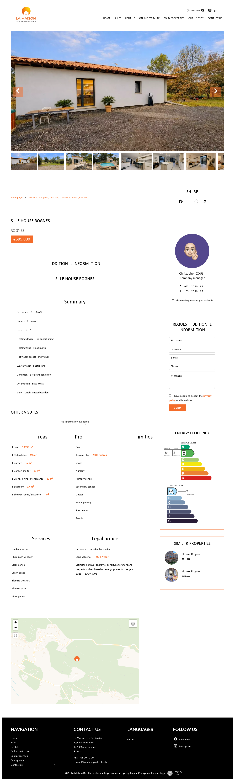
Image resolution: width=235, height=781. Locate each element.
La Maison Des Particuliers (88, 738)
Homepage (17, 197)
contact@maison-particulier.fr (90, 762)
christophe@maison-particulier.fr (194, 300)
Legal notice (111, 773)
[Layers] (133, 623)
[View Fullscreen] (15, 635)
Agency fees (128, 773)
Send (177, 408)
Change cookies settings (151, 773)
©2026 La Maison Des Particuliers (77, 773)
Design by (178, 773)
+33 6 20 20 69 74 (194, 286)
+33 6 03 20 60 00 (84, 757)
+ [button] (15, 622)
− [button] (15, 627)
